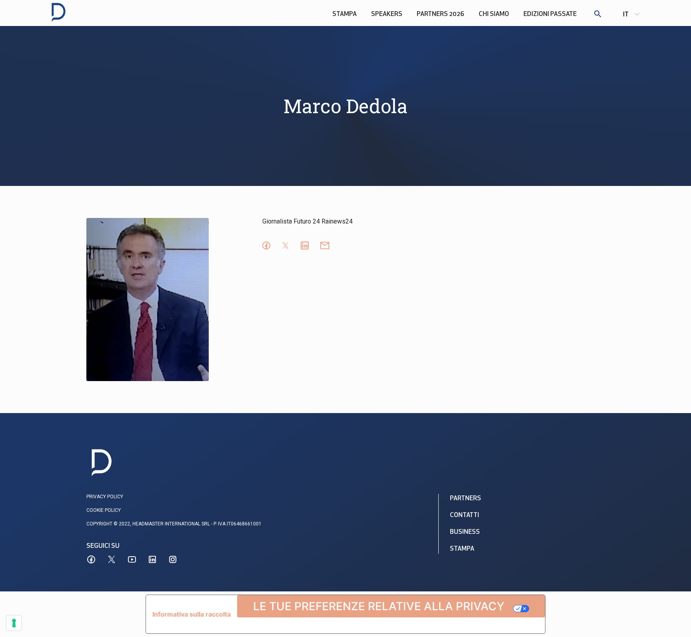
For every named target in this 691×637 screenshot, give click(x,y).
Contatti (464, 515)
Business (465, 532)
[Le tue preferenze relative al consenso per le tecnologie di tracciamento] (14, 623)
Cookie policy (103, 510)
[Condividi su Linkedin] (305, 246)
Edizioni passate (550, 14)
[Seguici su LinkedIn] (152, 559)
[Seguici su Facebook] (91, 559)
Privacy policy (104, 496)
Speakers (386, 14)
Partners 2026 (440, 14)
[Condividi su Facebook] (266, 246)
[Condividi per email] (325, 246)
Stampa (344, 14)
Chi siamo (494, 14)
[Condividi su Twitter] (286, 246)
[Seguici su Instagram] (173, 559)
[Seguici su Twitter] (111, 559)
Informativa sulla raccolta (191, 614)
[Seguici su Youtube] (132, 559)
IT (626, 15)
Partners (465, 498)
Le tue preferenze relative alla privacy (378, 606)
